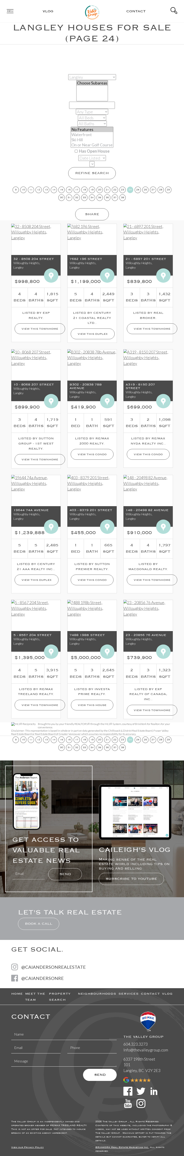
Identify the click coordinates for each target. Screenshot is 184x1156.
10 (23, 189)
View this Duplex (93, 333)
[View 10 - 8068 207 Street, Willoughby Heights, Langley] (36, 357)
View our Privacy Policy (27, 1147)
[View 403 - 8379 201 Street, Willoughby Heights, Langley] (92, 482)
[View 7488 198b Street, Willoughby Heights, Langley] (92, 608)
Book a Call (38, 924)
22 (114, 189)
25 (137, 189)
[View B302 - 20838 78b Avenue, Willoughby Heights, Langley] (92, 357)
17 (76, 189)
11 (31, 189)
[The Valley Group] (92, 10)
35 (99, 197)
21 (107, 189)
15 (61, 189)
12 (38, 189)
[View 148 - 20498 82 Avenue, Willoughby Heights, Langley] (148, 482)
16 (69, 189)
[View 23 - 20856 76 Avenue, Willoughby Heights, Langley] (148, 608)
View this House (92, 705)
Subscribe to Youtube (131, 879)
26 (145, 189)
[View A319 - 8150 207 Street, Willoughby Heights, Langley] (148, 357)
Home (17, 994)
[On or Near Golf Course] (92, 144)
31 (69, 197)
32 (76, 197)
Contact (136, 11)
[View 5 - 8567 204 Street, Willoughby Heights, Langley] (36, 608)
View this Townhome (40, 328)
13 (46, 189)
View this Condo (92, 454)
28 (160, 189)
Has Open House (94, 151)
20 (99, 189)
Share (92, 214)
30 (61, 197)
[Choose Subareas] (92, 83)
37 (114, 197)
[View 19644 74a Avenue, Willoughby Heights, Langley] (36, 482)
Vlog (48, 11)
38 (122, 197)
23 (122, 189)
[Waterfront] (92, 134)
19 (92, 189)
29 (168, 189)
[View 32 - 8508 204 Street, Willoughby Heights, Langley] (36, 231)
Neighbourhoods (97, 994)
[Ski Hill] (92, 139)
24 (130, 189)
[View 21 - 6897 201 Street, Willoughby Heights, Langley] (148, 231)
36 (107, 197)
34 (92, 197)
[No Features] (92, 129)
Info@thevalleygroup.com (145, 1049)
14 (53, 189)
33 (84, 197)
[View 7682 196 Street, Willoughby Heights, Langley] (92, 231)
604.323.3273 (135, 1044)
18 (84, 189)
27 (153, 189)
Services (128, 994)
